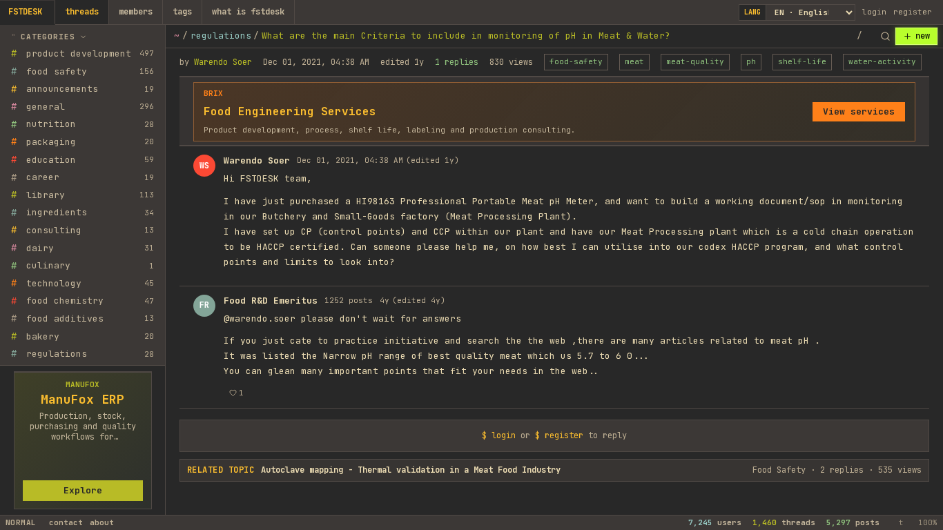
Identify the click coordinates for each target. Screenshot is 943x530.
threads (82, 11)
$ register (559, 435)
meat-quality (695, 61)
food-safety (576, 61)
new (922, 35)
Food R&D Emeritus (271, 300)
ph (751, 61)
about (102, 522)
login (874, 12)
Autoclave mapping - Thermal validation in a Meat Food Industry (411, 469)
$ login (499, 435)
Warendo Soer (223, 62)
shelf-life (802, 61)
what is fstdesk (248, 11)
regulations (221, 35)
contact (66, 522)
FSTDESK (25, 11)
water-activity (882, 61)
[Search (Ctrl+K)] (885, 37)
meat (634, 61)
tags (182, 11)
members (136, 11)
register (912, 12)
